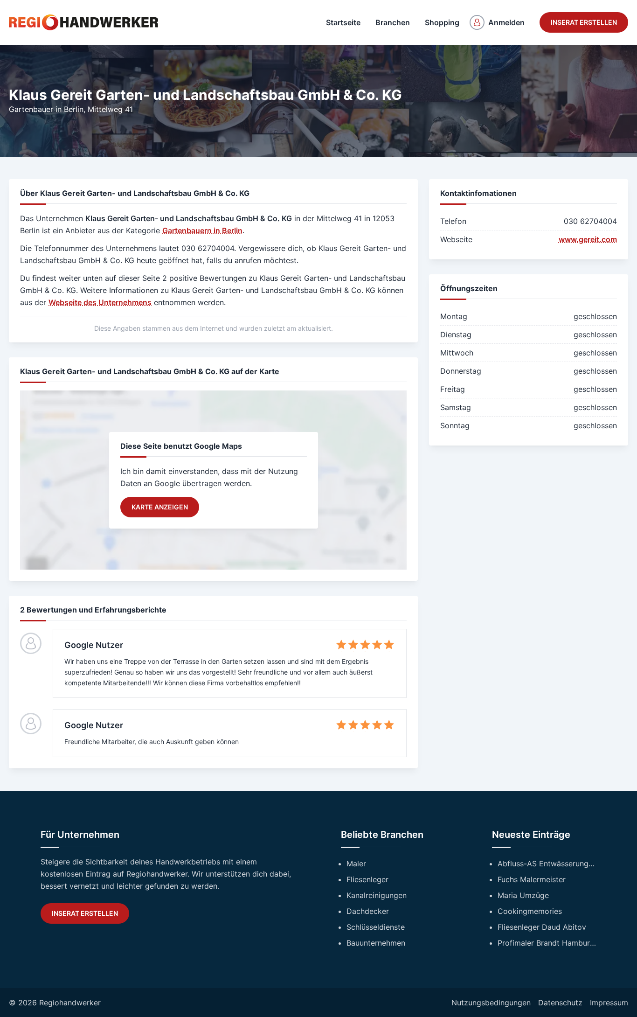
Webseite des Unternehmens (100, 302)
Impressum (609, 1002)
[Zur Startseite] (83, 22)
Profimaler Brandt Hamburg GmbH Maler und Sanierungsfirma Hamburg (547, 942)
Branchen (392, 22)
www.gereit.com (588, 239)
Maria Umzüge (523, 895)
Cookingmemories (530, 911)
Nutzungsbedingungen (491, 1002)
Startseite (343, 22)
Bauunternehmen (375, 942)
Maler (356, 863)
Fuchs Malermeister (532, 879)
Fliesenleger (367, 879)
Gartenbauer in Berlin (46, 109)
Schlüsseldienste (375, 927)
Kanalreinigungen (376, 895)
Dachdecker (367, 911)
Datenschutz (560, 1002)
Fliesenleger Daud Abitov (542, 927)
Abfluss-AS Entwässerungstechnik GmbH (547, 863)
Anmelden (506, 22)
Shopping (442, 22)
